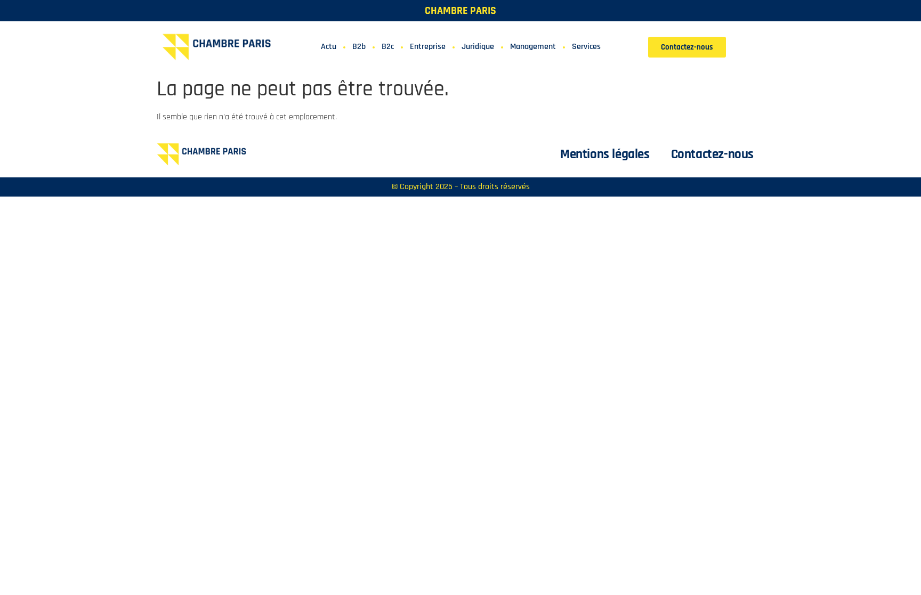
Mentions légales (605, 154)
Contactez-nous (712, 154)
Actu (328, 46)
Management (533, 46)
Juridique (478, 46)
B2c (388, 46)
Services (586, 46)
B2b (359, 46)
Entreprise (428, 46)
